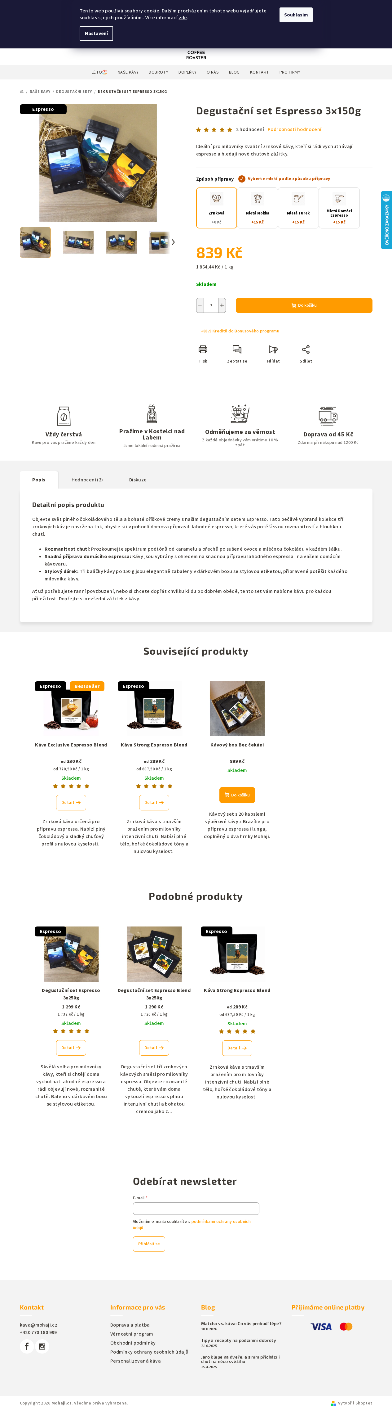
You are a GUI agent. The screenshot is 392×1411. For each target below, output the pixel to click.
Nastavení (96, 33)
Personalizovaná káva (135, 1361)
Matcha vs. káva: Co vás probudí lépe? (241, 1323)
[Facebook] (27, 1346)
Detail (67, 803)
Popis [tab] (39, 479)
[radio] (216, 207)
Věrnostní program (131, 1334)
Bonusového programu (257, 331)
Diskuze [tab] (138, 479)
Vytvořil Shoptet (355, 1403)
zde (183, 17)
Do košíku (307, 305)
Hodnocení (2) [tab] (87, 479)
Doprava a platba (130, 1325)
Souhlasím (296, 14)
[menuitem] (99, 72)
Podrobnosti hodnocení (294, 129)
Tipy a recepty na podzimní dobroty (238, 1340)
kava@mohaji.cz (39, 1325)
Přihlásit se (149, 1244)
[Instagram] (42, 1346)
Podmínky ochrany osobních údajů (149, 1352)
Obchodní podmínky (133, 1343)
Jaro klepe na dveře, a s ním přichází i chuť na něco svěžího (240, 1359)
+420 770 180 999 (38, 1332)
